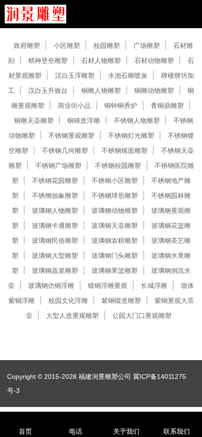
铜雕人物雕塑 (101, 90)
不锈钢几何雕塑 (65, 150)
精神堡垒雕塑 (48, 60)
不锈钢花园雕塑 (55, 180)
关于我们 (126, 431)
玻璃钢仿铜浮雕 (51, 285)
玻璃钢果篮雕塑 (115, 270)
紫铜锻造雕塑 (121, 300)
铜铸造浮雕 (83, 120)
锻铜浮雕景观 (107, 285)
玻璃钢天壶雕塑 (115, 225)
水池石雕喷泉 (128, 75)
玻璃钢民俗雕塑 (55, 240)
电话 (75, 431)
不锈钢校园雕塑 (118, 165)
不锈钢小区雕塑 (115, 180)
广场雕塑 (146, 45)
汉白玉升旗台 (48, 90)
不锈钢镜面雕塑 (124, 150)
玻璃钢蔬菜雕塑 (55, 270)
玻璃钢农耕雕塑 (115, 240)
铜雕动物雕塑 (154, 90)
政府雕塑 (27, 45)
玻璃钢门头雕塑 (115, 255)
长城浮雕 (154, 285)
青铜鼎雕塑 (167, 105)
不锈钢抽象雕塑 (55, 195)
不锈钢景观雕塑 (71, 135)
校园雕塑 (106, 45)
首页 (25, 431)
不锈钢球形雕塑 (115, 195)
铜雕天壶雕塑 (34, 120)
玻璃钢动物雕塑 (115, 210)
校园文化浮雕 (68, 300)
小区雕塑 (67, 45)
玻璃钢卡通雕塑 (55, 225)
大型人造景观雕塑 (72, 315)
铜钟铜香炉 (120, 105)
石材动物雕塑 (154, 60)
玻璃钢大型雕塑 (55, 255)
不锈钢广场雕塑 (58, 165)
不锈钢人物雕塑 (137, 120)
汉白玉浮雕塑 (74, 75)
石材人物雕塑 (101, 60)
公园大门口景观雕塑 (141, 315)
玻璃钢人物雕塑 (55, 210)
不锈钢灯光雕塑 (131, 135)
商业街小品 (74, 105)
